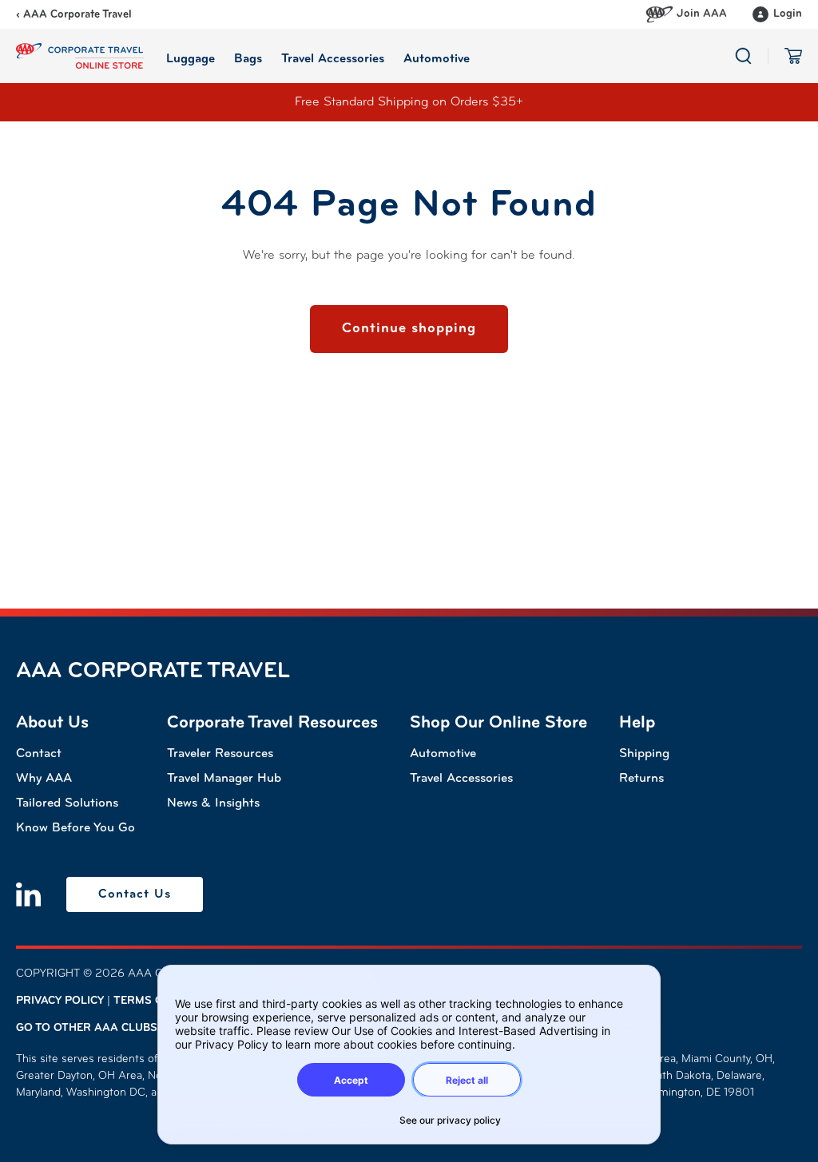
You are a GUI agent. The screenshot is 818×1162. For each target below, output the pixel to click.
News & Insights (213, 803)
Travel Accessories (461, 778)
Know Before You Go (75, 828)
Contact (39, 754)
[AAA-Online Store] (80, 56)
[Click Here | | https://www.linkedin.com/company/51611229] (28, 894)
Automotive (443, 754)
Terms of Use (154, 1001)
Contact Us (134, 894)
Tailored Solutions (67, 803)
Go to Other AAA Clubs (86, 1028)
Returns (641, 778)
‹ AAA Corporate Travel (74, 15)
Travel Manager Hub (224, 778)
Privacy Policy (60, 1001)
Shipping (644, 754)
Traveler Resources (220, 754)
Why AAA (44, 778)
